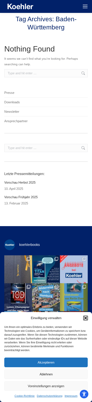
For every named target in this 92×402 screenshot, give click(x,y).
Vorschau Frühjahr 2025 (21, 197)
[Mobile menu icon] (85, 6)
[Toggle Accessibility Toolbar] (84, 394)
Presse (9, 92)
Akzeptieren (46, 362)
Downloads (12, 102)
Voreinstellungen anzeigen (46, 386)
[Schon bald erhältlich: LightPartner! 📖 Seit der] (18, 269)
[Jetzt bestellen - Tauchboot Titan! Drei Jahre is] (46, 269)
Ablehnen (46, 374)
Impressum (71, 395)
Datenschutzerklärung (49, 395)
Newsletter (11, 111)
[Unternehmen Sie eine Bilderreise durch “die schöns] (46, 297)
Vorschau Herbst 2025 (20, 182)
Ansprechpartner (16, 121)
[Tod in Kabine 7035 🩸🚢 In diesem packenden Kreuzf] (18, 297)
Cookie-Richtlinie (25, 395)
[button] (85, 318)
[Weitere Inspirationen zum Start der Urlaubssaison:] (74, 297)
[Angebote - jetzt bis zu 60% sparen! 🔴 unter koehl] (74, 269)
